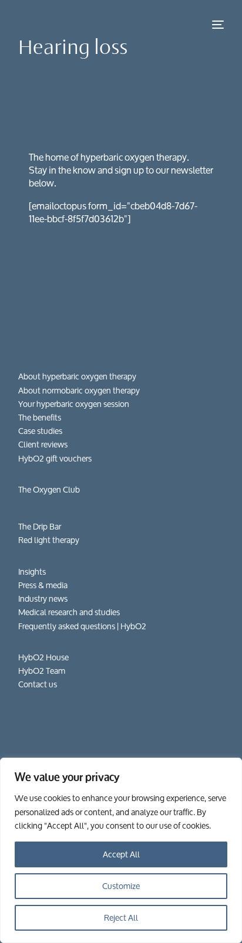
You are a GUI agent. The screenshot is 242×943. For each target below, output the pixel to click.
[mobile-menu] (217, 25)
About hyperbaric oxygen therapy (77, 376)
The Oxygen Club (49, 489)
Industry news (43, 598)
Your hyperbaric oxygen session (73, 403)
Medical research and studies (69, 611)
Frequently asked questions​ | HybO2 (82, 626)
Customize (121, 885)
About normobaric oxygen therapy (79, 390)
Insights (32, 571)
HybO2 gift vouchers (55, 458)
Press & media (43, 584)
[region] (121, 850)
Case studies (40, 430)
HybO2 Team (41, 670)
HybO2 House (43, 657)
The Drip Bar (39, 526)
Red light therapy (48, 539)
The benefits (39, 417)
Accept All (121, 854)
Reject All (121, 917)
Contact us (37, 684)
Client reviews (43, 444)
